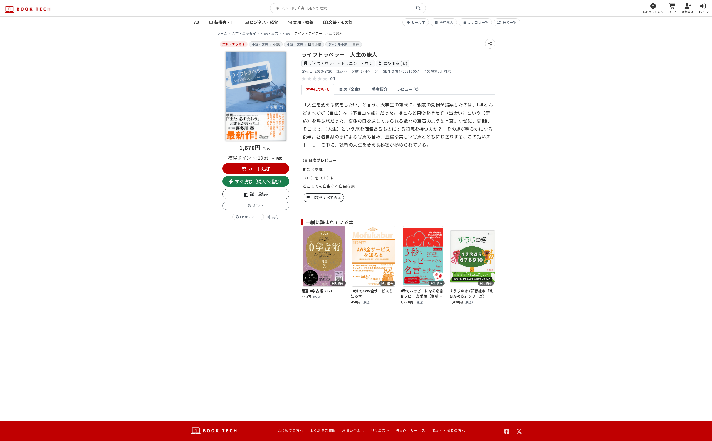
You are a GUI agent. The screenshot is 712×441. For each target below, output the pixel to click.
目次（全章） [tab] (350, 89)
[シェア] (490, 44)
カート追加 (258, 168)
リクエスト (380, 430)
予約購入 (446, 22)
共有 (274, 216)
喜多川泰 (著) (395, 63)
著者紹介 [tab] (379, 89)
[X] (519, 430)
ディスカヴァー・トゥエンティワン (341, 63)
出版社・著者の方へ (448, 430)
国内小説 (314, 44)
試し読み (258, 194)
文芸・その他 (340, 22)
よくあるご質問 (323, 430)
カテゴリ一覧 (478, 22)
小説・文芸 (269, 33)
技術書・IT (224, 22)
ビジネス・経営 (264, 22)
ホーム (222, 33)
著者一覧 (509, 22)
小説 (286, 33)
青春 (355, 44)
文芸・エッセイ (244, 33)
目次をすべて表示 (326, 197)
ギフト (258, 205)
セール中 (418, 22)
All (196, 22)
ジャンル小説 (337, 44)
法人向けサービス (410, 430)
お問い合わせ (353, 430)
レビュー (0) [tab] (408, 89)
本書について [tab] (318, 89)
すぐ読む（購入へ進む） (259, 181)
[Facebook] (506, 430)
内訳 (278, 158)
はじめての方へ (290, 430)
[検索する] (418, 8)
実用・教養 (303, 22)
